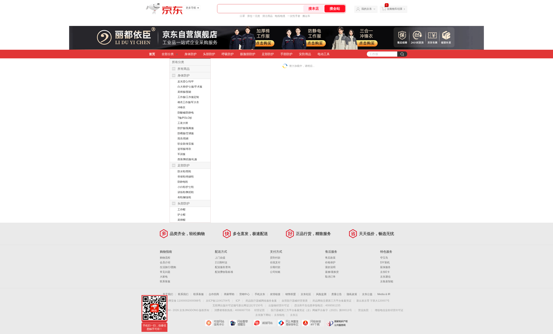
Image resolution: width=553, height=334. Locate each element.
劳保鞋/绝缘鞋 (186, 176)
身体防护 (190, 54)
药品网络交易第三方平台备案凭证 (332, 300)
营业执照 (363, 310)
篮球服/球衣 (184, 148)
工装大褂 (183, 123)
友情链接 (275, 294)
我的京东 (366, 8)
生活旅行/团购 (168, 267)
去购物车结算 (394, 8)
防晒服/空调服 (186, 133)
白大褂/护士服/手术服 (190, 86)
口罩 (242, 16)
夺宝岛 (384, 257)
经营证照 (259, 310)
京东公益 (367, 294)
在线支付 (275, 262)
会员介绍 (165, 262)
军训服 (181, 154)
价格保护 (330, 262)
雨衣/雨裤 (183, 138)
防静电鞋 (183, 181)
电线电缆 (280, 16)
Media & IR (383, 294)
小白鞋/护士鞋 (186, 187)
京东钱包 (279, 314)
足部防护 (268, 54)
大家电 (164, 276)
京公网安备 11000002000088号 (182, 300)
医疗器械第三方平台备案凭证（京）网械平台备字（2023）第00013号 (311, 310)
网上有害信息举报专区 (289, 323)
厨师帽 (181, 219)
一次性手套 (293, 16)
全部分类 (168, 54)
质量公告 (336, 294)
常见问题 (165, 271)
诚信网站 (264, 323)
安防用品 (305, 54)
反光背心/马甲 (186, 81)
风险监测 (321, 294)
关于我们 (168, 294)
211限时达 (221, 262)
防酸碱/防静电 (186, 112)
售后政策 (330, 257)
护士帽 (181, 214)
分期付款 (275, 267)
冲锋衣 (181, 107)
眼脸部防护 (247, 54)
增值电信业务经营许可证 (389, 310)
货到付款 (275, 257)
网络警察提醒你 (240, 323)
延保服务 (385, 267)
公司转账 (275, 271)
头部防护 (209, 54)
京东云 (294, 314)
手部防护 (286, 54)
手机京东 (260, 294)
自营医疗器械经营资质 (295, 300)
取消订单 (330, 276)
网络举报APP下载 (313, 323)
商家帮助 (229, 294)
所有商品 (184, 68)
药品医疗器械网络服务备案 (261, 300)
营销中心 (244, 294)
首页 (152, 54)
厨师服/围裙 (184, 91)
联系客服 (165, 281)
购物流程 (165, 257)
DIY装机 (385, 262)
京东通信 (385, 276)
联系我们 (183, 294)
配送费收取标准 (224, 271)
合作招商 (214, 294)
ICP (238, 300)
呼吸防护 (228, 54)
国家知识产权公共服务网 (337, 323)
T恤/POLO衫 (185, 117)
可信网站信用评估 (216, 323)
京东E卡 (385, 271)
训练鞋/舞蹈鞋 (186, 192)
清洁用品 (267, 16)
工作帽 (181, 209)
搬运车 (306, 16)
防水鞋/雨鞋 (184, 171)
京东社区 (306, 294)
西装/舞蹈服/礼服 (187, 159)
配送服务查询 (222, 267)
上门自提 (220, 257)
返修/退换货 (332, 271)
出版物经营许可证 (279, 305)
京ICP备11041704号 (218, 300)
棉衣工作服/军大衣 (188, 102)
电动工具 (324, 54)
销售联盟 (290, 294)
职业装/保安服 (186, 143)
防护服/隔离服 (186, 128)
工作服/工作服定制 (188, 97)
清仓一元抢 (253, 16)
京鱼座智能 (386, 281)
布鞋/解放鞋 (184, 197)
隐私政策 (352, 294)
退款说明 (330, 267)
